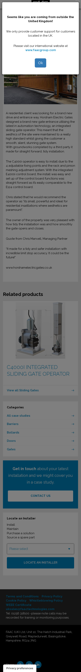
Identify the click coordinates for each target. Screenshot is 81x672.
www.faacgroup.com (40, 50)
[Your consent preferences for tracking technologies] (19, 668)
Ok (40, 63)
